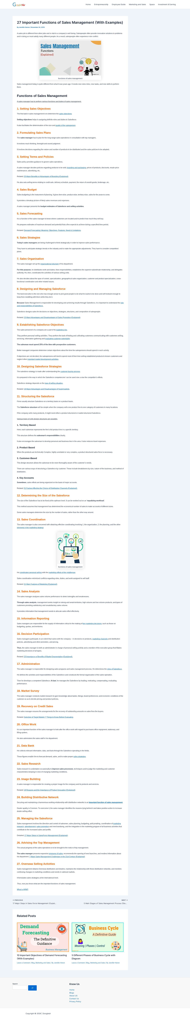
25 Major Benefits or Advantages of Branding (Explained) (46, 176)
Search (15, 984)
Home (88, 4)
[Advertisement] (156, 38)
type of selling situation (54, 383)
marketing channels (100, 639)
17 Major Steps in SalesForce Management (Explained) (46, 835)
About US (73, 996)
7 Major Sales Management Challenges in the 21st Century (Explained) (57, 857)
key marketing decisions (92, 623)
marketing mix (61, 330)
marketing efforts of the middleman (62, 572)
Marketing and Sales (137, 4)
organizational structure (49, 264)
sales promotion (43, 826)
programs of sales (56, 853)
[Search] (32, 988)
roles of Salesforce (114, 669)
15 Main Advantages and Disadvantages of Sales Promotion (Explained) (52, 317)
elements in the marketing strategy (30, 528)
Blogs (71, 993)
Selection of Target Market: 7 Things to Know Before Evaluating (48, 717)
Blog (33, 963)
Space (152, 4)
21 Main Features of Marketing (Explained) (40, 584)
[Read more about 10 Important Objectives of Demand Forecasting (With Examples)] (43, 937)
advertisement (30, 826)
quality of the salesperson (65, 125)
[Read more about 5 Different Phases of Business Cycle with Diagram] (98, 937)
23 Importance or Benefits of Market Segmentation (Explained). (48, 657)
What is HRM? (22, 889)
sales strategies (79, 756)
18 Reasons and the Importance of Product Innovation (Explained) (49, 790)
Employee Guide (118, 4)
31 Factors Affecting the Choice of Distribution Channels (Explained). (50, 488)
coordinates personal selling (31, 572)
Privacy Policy (75, 1001)
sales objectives (65, 114)
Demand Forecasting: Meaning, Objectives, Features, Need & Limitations (52, 230)
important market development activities (42, 359)
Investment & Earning (167, 4)
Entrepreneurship (101, 4)
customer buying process (70, 371)
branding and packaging (76, 168)
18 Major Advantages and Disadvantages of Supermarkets (46, 389)
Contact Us (74, 998)
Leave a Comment (23, 963)
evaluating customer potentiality (57, 339)
